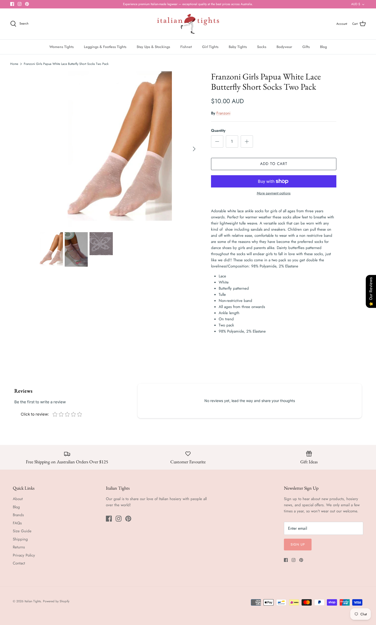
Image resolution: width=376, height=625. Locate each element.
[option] (120, 149)
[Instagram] (19, 4)
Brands (18, 515)
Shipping (20, 539)
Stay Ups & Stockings (153, 46)
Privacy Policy (24, 555)
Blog (323, 46)
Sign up (298, 544)
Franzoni (223, 113)
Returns (19, 547)
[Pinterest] (27, 4)
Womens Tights (61, 46)
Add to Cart (273, 164)
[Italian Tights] (188, 24)
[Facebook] (12, 4)
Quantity (218, 130)
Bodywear (284, 46)
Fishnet (186, 46)
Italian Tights (33, 601)
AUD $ (355, 4)
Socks (261, 46)
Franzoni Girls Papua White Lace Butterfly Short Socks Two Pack (66, 64)
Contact (19, 563)
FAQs (17, 523)
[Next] (194, 149)
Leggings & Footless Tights (105, 46)
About (18, 499)
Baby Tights (238, 46)
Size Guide (22, 531)
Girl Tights (210, 46)
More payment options (274, 193)
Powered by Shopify (56, 601)
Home (14, 64)
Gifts (306, 46)
